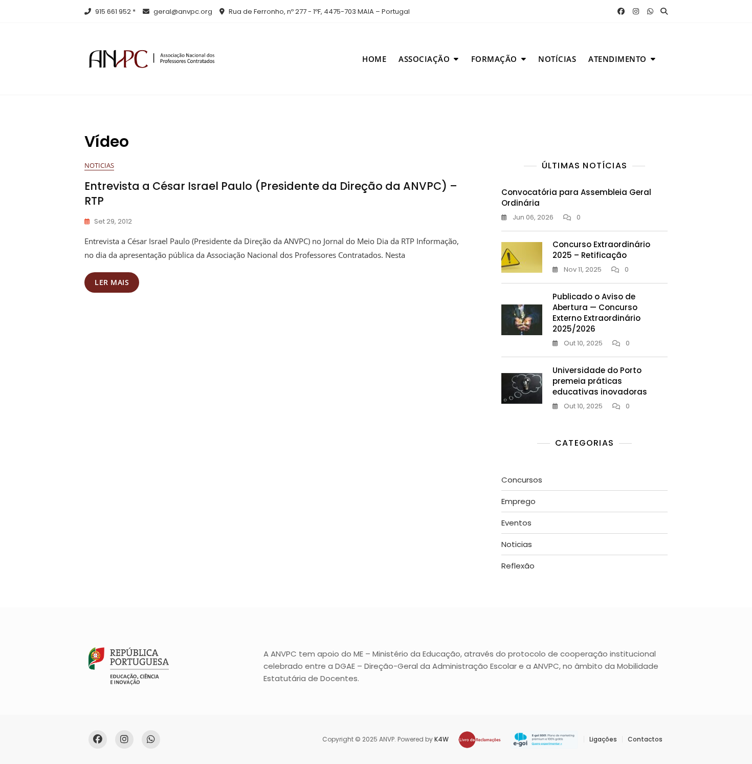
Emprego (518, 501)
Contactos (645, 739)
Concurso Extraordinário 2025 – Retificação (601, 249)
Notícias (557, 59)
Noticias (99, 165)
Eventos (516, 522)
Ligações (603, 739)
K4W (441, 739)
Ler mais (112, 282)
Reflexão (518, 565)
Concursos (521, 479)
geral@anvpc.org (182, 11)
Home (374, 59)
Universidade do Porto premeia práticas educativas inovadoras (599, 381)
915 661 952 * (115, 11)
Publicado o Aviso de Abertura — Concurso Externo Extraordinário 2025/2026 (596, 312)
